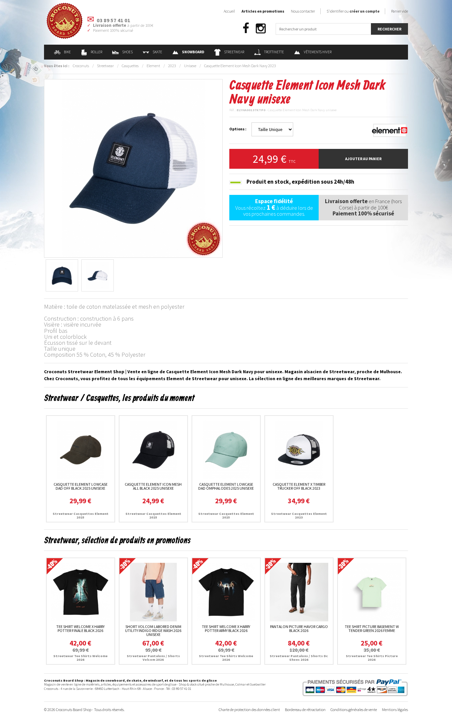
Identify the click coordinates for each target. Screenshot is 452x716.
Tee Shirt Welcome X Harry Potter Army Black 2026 (226, 628)
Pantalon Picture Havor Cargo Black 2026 (299, 628)
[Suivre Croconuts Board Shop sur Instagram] (261, 28)
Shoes (127, 52)
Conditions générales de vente (354, 709)
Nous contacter (303, 11)
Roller (96, 52)
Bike (67, 52)
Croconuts (81, 65)
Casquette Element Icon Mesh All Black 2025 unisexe (153, 486)
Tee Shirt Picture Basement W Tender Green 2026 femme (372, 628)
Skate (157, 52)
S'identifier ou (353, 11)
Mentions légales (395, 709)
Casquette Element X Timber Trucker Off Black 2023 (299, 486)
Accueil (229, 11)
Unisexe (190, 65)
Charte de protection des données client (249, 709)
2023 (172, 65)
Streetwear (234, 52)
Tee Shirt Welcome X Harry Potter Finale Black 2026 (80, 628)
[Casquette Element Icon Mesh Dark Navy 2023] (133, 168)
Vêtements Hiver (318, 52)
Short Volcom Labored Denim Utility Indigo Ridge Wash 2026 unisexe (153, 630)
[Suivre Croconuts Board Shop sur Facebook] (246, 28)
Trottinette (274, 52)
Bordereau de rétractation (305, 709)
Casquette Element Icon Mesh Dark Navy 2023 (240, 65)
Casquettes (130, 65)
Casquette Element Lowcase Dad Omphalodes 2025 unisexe (226, 486)
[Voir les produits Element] (390, 130)
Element (153, 65)
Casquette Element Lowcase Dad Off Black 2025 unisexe (81, 486)
